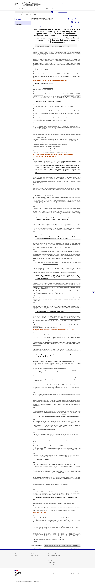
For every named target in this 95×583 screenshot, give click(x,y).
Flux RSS (32, 553)
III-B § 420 (64, 414)
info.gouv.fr (50, 573)
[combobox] (33, 12)
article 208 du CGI (41, 112)
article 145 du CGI (53, 319)
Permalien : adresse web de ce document (75, 19)
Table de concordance (35, 555)
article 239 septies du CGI (60, 97)
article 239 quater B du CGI (63, 96)
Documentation (33, 557)
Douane (49, 558)
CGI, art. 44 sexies (61, 126)
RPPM (27, 14)
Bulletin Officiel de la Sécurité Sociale (54, 555)
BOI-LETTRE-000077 (60, 472)
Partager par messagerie (78, 22)
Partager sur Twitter (72, 22)
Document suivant (75, 26)
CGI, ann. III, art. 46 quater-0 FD (49, 264)
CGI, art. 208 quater (54, 146)
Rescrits (41, 8)
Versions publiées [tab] (18, 24)
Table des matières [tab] (18, 19)
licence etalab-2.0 (37, 581)
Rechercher (52, 12)
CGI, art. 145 (69, 126)
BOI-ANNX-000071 (44, 293)
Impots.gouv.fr (50, 564)
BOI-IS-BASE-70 (60, 539)
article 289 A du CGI (44, 456)
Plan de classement (22, 8)
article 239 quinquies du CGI (45, 97)
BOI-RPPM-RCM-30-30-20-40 (65, 247)
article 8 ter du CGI (38, 95)
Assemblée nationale (51, 553)
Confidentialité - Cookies (41, 579)
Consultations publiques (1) (33, 8)
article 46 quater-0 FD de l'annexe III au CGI (43, 491)
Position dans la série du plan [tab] (20, 21)
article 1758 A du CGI (60, 426)
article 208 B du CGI (65, 112)
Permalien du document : (36, 545)
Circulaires (50, 557)
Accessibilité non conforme (19, 579)
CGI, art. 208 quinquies (61, 144)
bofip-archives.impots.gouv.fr (36, 558)
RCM (30, 14)
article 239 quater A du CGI (48, 96)
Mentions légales (27, 579)
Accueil (16, 8)
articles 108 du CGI (71, 324)
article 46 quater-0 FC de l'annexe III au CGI (51, 445)
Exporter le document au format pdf (69, 19)
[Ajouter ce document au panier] (72, 19)
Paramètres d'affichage (52, 579)
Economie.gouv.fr (51, 562)
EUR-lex (49, 560)
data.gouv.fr (75, 573)
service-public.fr (58, 573)
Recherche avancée (62, 12)
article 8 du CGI (63, 93)
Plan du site (34, 579)
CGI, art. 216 (76, 126)
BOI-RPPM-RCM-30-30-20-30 (50, 484)
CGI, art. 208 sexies (50, 148)
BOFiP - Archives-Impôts (48, 8)
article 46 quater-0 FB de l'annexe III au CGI (57, 379)
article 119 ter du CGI (45, 69)
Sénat (49, 565)
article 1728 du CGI (48, 426)
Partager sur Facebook (69, 22)
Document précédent (37, 26)
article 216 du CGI (64, 319)
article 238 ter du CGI (68, 95)
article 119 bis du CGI (64, 73)
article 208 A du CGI (52, 112)
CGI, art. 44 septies (37, 142)
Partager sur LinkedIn (75, 22)
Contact (16, 555)
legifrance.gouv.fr (67, 573)
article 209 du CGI (40, 128)
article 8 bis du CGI (73, 93)
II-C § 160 (48, 340)
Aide (15, 553)
